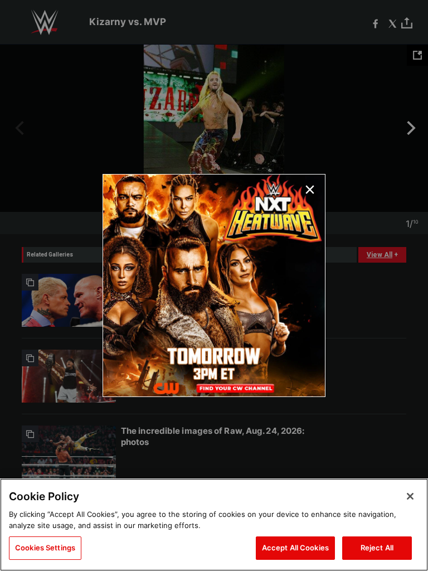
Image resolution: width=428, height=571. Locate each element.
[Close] (410, 496)
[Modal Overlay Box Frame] (214, 285)
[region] (214, 524)
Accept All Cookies (295, 547)
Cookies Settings (45, 547)
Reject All (377, 547)
